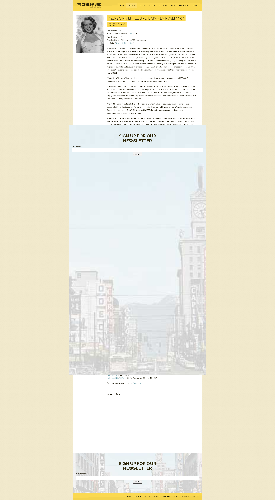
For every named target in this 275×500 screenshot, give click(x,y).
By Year (152, 5)
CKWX (130, 34)
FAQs (173, 5)
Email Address (81, 474)
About (195, 5)
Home (122, 5)
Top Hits (131, 5)
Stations (163, 5)
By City (142, 5)
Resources (183, 5)
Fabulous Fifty (113, 378)
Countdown (137, 383)
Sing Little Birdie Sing (124, 43)
